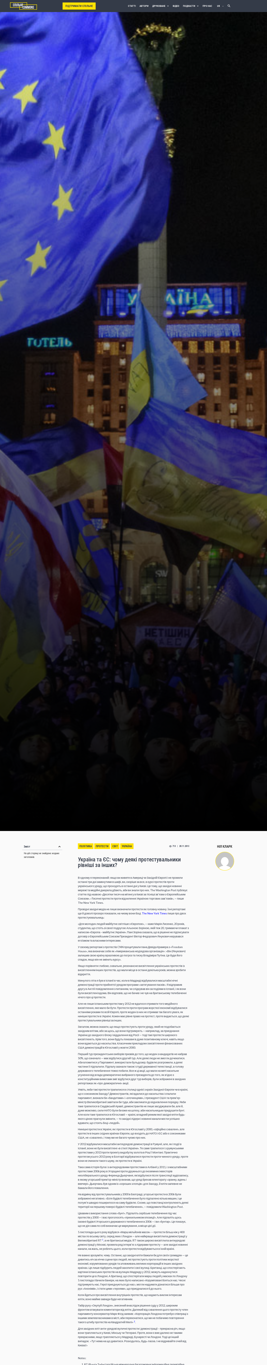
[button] (59, 846)
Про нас (207, 6)
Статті (132, 6)
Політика (85, 846)
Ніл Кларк (224, 846)
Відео (176, 6)
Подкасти (189, 6)
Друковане (158, 6)
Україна (127, 846)
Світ (115, 846)
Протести (102, 846)
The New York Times (154, 913)
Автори (144, 6)
